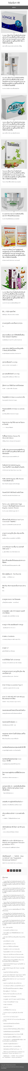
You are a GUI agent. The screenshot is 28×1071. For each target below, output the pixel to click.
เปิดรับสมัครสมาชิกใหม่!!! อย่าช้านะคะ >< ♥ (12, 1049)
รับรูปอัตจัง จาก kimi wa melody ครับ (13, 397)
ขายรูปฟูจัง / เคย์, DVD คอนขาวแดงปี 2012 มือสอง (14, 999)
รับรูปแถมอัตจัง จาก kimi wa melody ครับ (12, 951)
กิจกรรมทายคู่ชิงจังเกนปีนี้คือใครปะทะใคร (12, 1037)
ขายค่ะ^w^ (5, 648)
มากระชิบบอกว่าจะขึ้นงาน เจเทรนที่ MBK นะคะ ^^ (14, 985)
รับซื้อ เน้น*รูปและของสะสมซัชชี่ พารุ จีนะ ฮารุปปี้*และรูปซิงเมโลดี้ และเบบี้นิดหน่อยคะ (13, 451)
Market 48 (14, 2)
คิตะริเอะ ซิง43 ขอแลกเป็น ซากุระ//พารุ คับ (12, 993)
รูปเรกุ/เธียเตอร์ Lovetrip (9, 362)
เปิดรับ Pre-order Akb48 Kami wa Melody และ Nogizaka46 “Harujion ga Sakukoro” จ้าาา (13, 842)
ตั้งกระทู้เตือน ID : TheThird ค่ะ (11, 574)
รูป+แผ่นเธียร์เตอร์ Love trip (11, 374)
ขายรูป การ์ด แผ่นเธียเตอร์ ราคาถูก (12, 625)
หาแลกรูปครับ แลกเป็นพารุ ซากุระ (12, 323)
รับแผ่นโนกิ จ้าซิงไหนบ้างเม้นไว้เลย (12, 492)
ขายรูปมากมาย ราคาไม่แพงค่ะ (11, 599)
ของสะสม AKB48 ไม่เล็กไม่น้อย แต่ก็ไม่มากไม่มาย (13, 1028)
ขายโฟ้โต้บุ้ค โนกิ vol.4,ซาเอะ (11, 660)
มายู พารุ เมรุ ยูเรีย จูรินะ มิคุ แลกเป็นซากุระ (12, 983)
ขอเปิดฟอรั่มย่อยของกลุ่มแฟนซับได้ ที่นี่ (14, 747)
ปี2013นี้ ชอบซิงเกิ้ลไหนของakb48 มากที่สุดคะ (13, 988)
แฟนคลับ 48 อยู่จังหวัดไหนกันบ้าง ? (12, 802)
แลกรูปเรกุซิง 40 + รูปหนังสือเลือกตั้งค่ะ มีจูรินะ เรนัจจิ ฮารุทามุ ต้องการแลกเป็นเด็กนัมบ (14, 788)
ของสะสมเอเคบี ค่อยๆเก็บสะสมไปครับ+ (14, 710)
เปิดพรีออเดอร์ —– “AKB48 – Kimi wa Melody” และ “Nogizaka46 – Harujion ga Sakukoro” (13, 858)
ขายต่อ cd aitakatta (8, 636)
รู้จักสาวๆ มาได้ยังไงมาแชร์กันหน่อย (13, 385)
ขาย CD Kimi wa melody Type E (12, 685)
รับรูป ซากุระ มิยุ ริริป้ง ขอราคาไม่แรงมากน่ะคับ (13, 954)
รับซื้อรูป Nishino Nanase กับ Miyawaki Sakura (13, 957)
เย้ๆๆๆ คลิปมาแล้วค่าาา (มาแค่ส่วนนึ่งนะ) (12, 1046)
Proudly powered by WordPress (8, 1066)
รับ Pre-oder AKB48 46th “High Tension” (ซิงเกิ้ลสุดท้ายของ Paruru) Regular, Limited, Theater (13, 506)
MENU (14, 7)
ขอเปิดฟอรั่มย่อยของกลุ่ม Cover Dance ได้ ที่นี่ (13, 1034)
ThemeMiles (3, 1068)
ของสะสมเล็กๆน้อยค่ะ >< (9, 722)
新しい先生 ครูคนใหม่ (8, 311)
